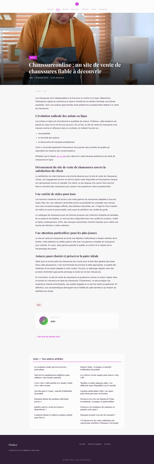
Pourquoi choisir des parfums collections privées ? (51, 400)
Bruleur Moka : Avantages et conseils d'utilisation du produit (95, 368)
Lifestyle (85, 9)
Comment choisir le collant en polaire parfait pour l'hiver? (53, 416)
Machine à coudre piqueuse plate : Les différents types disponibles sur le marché (98, 384)
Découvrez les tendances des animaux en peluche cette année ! (97, 408)
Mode (93, 9)
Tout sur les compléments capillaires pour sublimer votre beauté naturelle (52, 376)
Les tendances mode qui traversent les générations (50, 368)
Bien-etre (75, 9)
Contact (107, 444)
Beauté (65, 9)
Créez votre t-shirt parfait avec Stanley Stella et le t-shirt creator (53, 384)
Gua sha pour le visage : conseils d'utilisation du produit (53, 392)
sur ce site (61, 156)
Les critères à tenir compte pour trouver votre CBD (99, 376)
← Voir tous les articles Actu (47, 336)
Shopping (103, 9)
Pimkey (13, 444)
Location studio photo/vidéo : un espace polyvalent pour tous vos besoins (96, 392)
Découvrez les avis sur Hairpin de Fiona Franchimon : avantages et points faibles (97, 400)
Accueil (50, 9)
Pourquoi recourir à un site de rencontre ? (98, 415)
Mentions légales (94, 444)
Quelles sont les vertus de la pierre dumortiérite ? (49, 408)
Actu (58, 9)
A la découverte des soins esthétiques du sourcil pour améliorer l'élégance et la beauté (99, 421)
